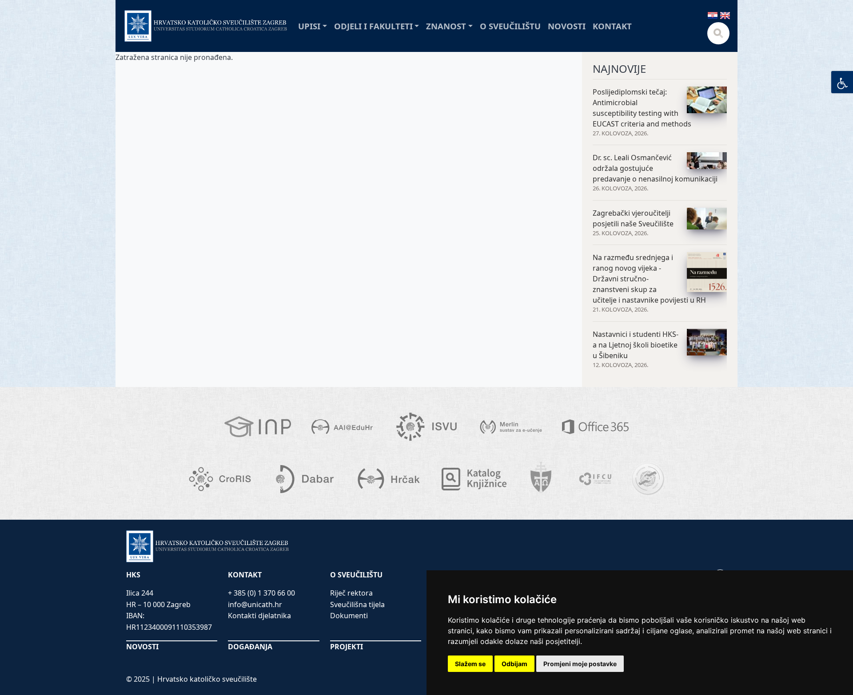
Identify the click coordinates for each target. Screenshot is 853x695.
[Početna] (205, 26)
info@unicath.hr (255, 604)
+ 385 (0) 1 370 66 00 (261, 593)
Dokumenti (349, 615)
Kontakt (612, 26)
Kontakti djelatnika (259, 615)
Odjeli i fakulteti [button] (373, 26)
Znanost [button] (446, 26)
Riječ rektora (351, 593)
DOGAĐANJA (250, 647)
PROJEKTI (346, 647)
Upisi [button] (309, 26)
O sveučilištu (510, 26)
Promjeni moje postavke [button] (580, 663)
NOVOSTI (142, 647)
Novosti (567, 26)
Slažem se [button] (470, 663)
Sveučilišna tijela (357, 604)
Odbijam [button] (514, 663)
